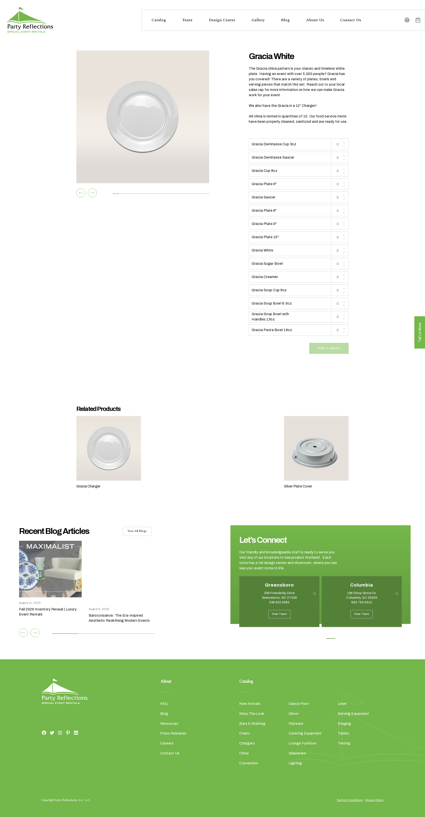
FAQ (164, 704)
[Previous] (80, 192)
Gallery (258, 20)
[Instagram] (60, 732)
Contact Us (350, 20)
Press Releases (173, 733)
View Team (279, 614)
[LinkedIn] (76, 732)
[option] (279, 605)
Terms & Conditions (349, 800)
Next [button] (255, 633)
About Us (315, 20)
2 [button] (310, 638)
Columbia (361, 585)
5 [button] (340, 638)
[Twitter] (52, 732)
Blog (285, 20)
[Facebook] (44, 732)
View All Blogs (137, 531)
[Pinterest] (68, 732)
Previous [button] (242, 633)
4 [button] (330, 638)
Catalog (159, 20)
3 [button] (320, 638)
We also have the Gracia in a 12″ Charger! (283, 105)
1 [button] (300, 638)
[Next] (92, 192)
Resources (169, 723)
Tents (187, 20)
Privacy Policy (374, 800)
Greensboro (279, 585)
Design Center (222, 20)
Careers (167, 743)
